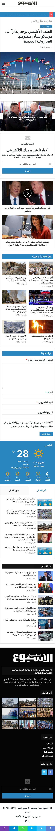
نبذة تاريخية (47, 747)
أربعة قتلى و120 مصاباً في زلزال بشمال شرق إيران (16, 279)
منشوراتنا (48, 752)
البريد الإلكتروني (45, 402)
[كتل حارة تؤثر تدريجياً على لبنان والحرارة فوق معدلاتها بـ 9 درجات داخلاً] (45, 551)
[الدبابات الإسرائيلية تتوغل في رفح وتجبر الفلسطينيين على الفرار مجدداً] (45, 526)
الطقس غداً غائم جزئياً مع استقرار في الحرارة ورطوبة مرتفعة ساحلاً (21, 500)
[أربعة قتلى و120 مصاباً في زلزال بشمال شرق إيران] (14, 268)
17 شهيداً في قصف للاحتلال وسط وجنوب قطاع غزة (16, 337)
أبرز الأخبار (36, 21)
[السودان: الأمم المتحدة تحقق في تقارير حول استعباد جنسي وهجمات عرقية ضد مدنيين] (45, 712)
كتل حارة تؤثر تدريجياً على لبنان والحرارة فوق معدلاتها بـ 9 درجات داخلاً (20, 548)
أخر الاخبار (41, 490)
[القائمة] (3, 3)
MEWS (27, 812)
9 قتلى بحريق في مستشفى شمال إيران (42, 337)
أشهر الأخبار (14, 490)
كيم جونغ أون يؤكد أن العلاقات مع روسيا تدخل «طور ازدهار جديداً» (27, 118)
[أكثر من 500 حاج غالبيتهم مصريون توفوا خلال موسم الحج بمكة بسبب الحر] (41, 268)
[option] (27, 116)
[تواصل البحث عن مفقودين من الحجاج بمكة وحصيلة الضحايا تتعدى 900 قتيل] (45, 514)
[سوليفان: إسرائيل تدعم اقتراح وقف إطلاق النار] (45, 624)
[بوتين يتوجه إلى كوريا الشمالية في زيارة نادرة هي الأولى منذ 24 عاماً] (45, 588)
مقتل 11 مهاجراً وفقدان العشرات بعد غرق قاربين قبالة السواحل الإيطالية (20, 609)
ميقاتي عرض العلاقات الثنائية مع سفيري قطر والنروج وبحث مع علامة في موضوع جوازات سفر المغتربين (20, 537)
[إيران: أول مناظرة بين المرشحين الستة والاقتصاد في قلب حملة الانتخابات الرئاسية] (41, 297)
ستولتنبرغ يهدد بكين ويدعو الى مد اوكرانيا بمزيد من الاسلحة (20, 573)
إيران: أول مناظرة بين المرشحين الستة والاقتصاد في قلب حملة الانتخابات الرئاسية (41, 310)
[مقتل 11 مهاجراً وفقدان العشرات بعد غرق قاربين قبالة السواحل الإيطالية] (45, 612)
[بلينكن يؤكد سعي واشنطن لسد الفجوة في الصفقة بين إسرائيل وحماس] (27, 725)
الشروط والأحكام (22, 816)
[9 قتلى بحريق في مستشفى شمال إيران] (41, 327)
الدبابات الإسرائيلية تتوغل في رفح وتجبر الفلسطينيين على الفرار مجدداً (20, 524)
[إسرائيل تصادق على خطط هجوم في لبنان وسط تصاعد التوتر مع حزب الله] (14, 297)
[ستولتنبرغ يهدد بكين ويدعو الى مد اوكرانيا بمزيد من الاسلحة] (45, 576)
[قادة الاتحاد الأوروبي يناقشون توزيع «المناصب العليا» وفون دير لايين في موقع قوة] (27, 712)
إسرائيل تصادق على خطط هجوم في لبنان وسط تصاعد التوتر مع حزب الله (16, 309)
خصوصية (36, 816)
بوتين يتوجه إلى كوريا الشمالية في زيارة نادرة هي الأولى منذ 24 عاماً (21, 585)
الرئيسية (46, 21)
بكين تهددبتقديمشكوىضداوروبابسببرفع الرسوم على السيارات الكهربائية (21, 633)
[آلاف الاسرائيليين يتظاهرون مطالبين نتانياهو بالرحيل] (45, 725)
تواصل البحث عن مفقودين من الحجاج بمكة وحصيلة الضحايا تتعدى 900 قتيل (21, 512)
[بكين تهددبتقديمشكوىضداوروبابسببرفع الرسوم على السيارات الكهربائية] (45, 636)
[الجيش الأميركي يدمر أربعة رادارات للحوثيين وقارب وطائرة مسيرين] (10, 713)
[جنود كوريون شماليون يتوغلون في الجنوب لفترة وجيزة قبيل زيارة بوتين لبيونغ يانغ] (45, 600)
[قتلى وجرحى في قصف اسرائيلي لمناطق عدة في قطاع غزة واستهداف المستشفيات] (10, 702)
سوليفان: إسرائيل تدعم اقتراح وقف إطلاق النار (20, 621)
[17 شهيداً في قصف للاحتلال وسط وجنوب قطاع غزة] (14, 327)
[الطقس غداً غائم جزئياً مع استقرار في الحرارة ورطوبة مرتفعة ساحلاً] (45, 503)
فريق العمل (47, 756)
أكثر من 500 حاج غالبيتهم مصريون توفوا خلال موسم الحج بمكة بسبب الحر (41, 280)
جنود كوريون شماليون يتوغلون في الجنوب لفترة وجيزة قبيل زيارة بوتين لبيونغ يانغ (20, 597)
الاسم (49, 392)
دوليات (42, 26)
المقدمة (49, 743)
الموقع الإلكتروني (45, 412)
